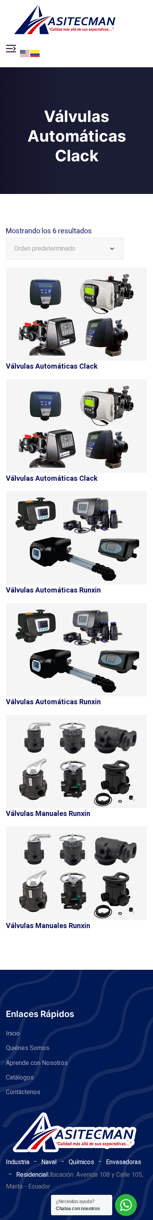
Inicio (13, 1033)
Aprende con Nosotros (37, 1063)
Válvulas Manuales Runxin (48, 813)
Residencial (31, 1174)
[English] (25, 53)
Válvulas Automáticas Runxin (53, 590)
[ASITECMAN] (65, 19)
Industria (17, 1162)
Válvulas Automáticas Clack (52, 366)
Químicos (81, 1162)
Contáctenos (23, 1092)
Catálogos (20, 1077)
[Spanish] (35, 53)
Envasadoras (123, 1162)
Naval (48, 1162)
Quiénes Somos (27, 1048)
